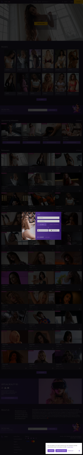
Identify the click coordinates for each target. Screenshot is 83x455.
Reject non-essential (61, 450)
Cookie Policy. (70, 447)
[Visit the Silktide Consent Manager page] (79, 450)
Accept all (51, 450)
